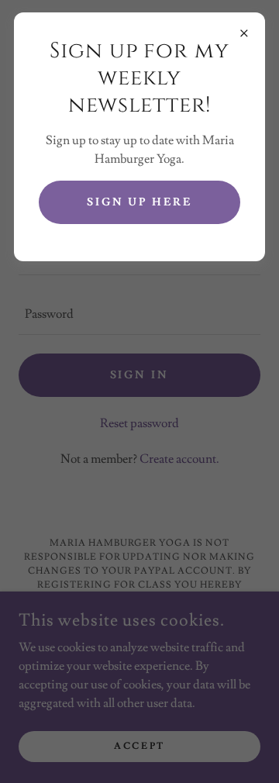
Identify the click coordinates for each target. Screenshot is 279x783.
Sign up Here (140, 202)
